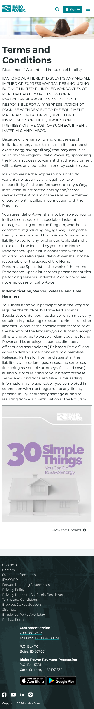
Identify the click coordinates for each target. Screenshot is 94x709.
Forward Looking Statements (26, 585)
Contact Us (11, 565)
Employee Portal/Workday (23, 614)
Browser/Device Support (21, 604)
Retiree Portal (13, 619)
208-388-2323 (31, 633)
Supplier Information (19, 575)
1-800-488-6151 (47, 638)
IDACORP (10, 580)
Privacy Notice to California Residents (32, 595)
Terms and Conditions (20, 599)
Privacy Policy (13, 590)
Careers (8, 570)
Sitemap (9, 609)
